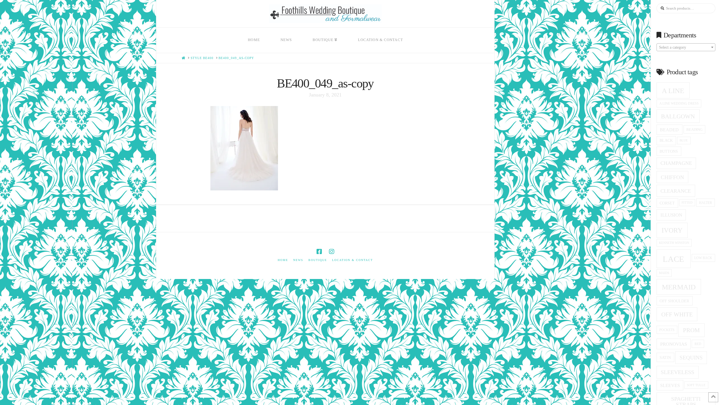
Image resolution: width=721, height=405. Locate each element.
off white (677, 314)
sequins (691, 358)
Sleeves (670, 385)
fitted (687, 202)
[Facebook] (319, 252)
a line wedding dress (679, 103)
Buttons (669, 151)
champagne (676, 163)
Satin (665, 357)
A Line (673, 90)
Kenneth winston (674, 242)
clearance (675, 191)
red (698, 344)
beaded (669, 129)
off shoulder (674, 301)
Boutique (317, 260)
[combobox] (686, 47)
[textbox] (686, 47)
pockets (667, 330)
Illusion (671, 215)
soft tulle (696, 385)
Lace (673, 259)
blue (684, 140)
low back (703, 258)
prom (691, 330)
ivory (672, 230)
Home (283, 260)
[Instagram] (331, 252)
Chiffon (672, 177)
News (298, 260)
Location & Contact (352, 260)
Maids (664, 272)
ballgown (678, 116)
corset (667, 203)
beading (694, 129)
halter (705, 203)
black (666, 140)
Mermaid (679, 287)
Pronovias (673, 344)
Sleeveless (677, 372)
